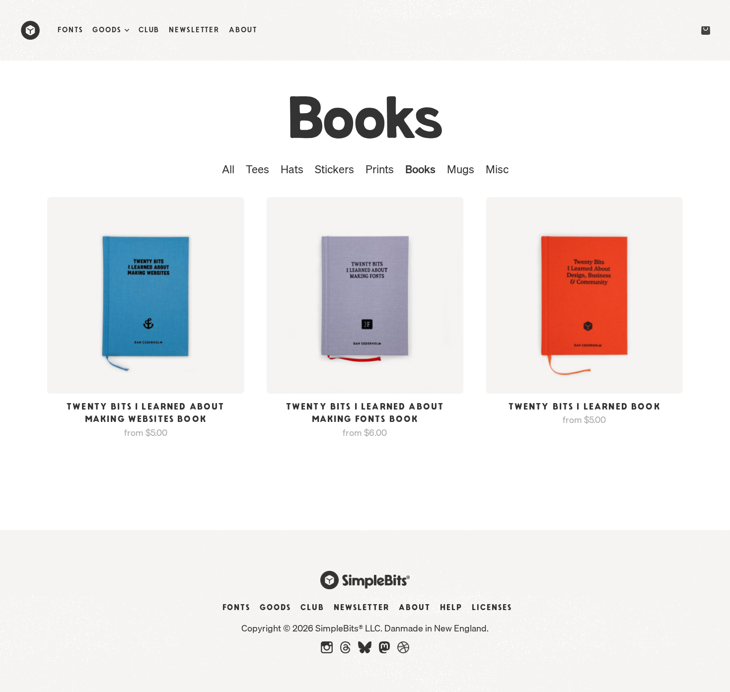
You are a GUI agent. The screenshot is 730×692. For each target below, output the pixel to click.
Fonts (236, 608)
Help (451, 608)
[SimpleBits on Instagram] (327, 650)
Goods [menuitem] (106, 30)
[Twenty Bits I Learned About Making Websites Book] (145, 295)
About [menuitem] (243, 30)
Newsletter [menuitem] (194, 30)
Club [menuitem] (149, 30)
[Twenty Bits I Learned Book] (584, 295)
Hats (292, 169)
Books (420, 169)
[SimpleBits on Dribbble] (403, 650)
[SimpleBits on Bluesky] (364, 650)
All (228, 169)
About (415, 608)
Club (312, 608)
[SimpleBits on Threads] (345, 650)
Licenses (492, 608)
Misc (497, 169)
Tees (257, 169)
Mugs (460, 169)
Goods (275, 608)
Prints (379, 169)
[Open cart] (704, 31)
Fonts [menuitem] (70, 30)
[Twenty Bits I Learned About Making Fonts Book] (365, 295)
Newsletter (361, 608)
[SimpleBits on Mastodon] (384, 650)
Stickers (334, 169)
